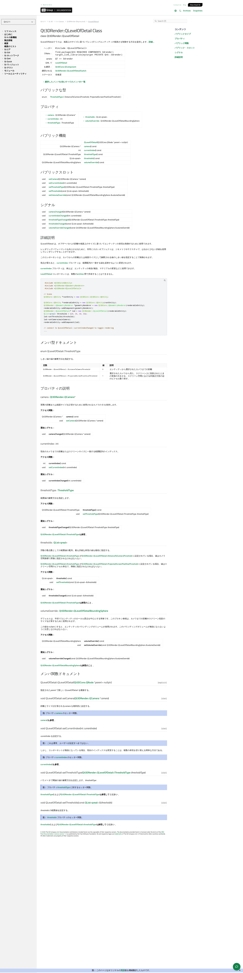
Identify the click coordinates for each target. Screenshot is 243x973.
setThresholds (55, 191)
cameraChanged (56, 211)
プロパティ (180, 38)
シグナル (179, 52)
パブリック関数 (182, 43)
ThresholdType (56, 96)
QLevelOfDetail (90, 142)
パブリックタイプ (183, 33)
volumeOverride (92, 120)
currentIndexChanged (58, 215)
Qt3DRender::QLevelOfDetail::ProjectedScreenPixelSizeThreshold (110, 563)
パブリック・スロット (185, 47)
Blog (184, 5)
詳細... (151, 41)
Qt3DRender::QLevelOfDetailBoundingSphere (83, 611)
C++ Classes (60, 21)
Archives (187, 10)
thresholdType (54, 122)
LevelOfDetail (61, 62)
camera (51, 115)
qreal (63, 542)
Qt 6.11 (43, 21)
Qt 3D (51, 21)
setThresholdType (56, 186)
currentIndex (53, 118)
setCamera (53, 179)
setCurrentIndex (56, 182)
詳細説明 (179, 57)
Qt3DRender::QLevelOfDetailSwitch (70, 70)
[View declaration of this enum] (82, 351)
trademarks (118, 834)
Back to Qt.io (47, 5)
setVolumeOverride (57, 195)
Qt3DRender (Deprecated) (76, 21)
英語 (123, 970)
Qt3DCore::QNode (84, 682)
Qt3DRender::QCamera (62, 397)
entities (80, 273)
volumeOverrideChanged (59, 227)
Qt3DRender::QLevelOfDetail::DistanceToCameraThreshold (107, 555)
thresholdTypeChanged (59, 219)
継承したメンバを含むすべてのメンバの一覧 (65, 81)
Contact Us (177, 5)
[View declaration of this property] (77, 397)
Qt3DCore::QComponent (65, 66)
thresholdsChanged (57, 223)
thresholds (90, 116)
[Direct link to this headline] (67, 90)
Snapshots (197, 10)
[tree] (18, 52)
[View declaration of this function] (113, 683)
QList (56, 542)
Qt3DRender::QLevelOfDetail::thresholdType (59, 555)
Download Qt (195, 4)
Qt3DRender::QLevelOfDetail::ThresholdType (59, 534)
